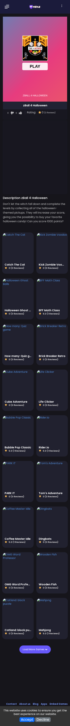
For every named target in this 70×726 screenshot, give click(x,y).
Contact (11, 704)
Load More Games (34, 649)
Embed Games (59, 704)
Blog (35, 704)
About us (24, 704)
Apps (44, 704)
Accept (27, 719)
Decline (43, 719)
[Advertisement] (35, 157)
